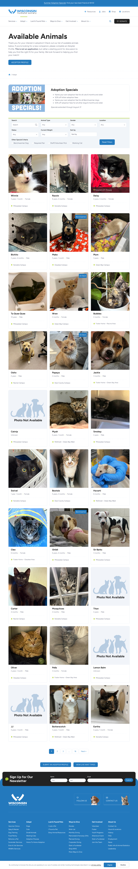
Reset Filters (107, 142)
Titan (96, 608)
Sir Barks (97, 549)
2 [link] (57, 751)
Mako (55, 254)
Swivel (14, 490)
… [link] (69, 751)
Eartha (96, 726)
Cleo (13, 549)
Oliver (14, 667)
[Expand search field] (110, 21)
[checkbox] (20, 143)
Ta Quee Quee (18, 313)
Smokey (97, 431)
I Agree (109, 865)
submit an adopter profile (55, 765)
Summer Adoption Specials (55, 3)
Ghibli (55, 549)
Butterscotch (59, 726)
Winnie (14, 195)
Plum (95, 254)
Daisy (96, 195)
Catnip (14, 431)
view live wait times (85, 765)
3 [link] (63, 751)
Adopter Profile (20, 62)
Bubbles (97, 313)
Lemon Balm (99, 667)
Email (89, 777)
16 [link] (75, 751)
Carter (14, 608)
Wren (55, 313)
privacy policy (96, 865)
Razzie (55, 195)
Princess (109, 190)
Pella (54, 667)
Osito (13, 372)
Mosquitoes (58, 608)
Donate (123, 21)
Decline (123, 865)
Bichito (14, 254)
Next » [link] (83, 751)
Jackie (96, 372)
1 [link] (51, 751)
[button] (54, 124)
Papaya (56, 372)
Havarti (97, 490)
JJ (12, 726)
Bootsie (56, 490)
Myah (55, 431)
